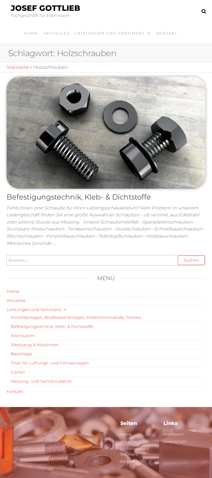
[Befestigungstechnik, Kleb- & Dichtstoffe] (106, 132)
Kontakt (166, 33)
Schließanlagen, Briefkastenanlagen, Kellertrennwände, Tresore (76, 317)
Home (31, 33)
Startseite (18, 67)
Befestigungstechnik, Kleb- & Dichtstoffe (79, 197)
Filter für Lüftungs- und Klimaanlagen (50, 363)
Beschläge (21, 353)
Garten (18, 372)
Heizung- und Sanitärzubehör (41, 381)
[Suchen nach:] (106, 260)
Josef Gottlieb (45, 8)
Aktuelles (57, 33)
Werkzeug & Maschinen (35, 344)
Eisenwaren (23, 335)
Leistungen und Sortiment (110, 33)
